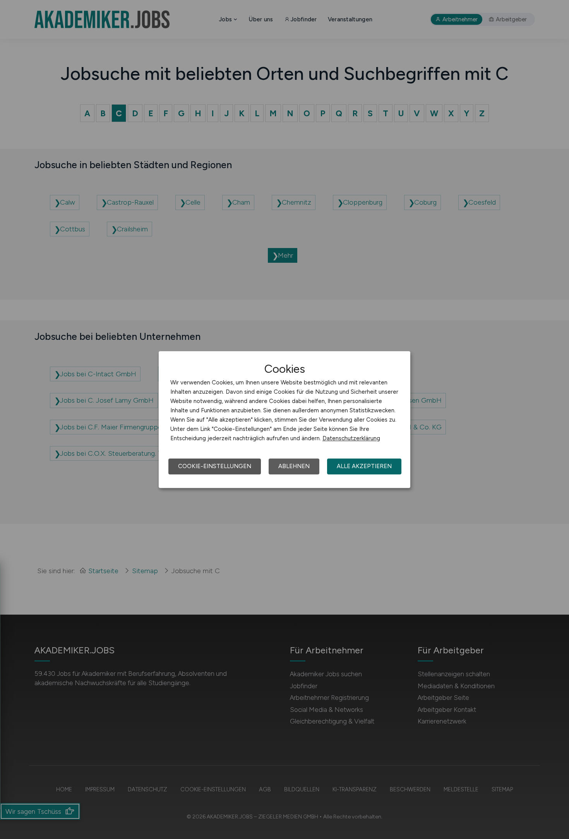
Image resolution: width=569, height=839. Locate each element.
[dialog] (284, 419)
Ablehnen (294, 466)
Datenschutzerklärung (351, 438)
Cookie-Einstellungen (214, 466)
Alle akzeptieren (364, 466)
